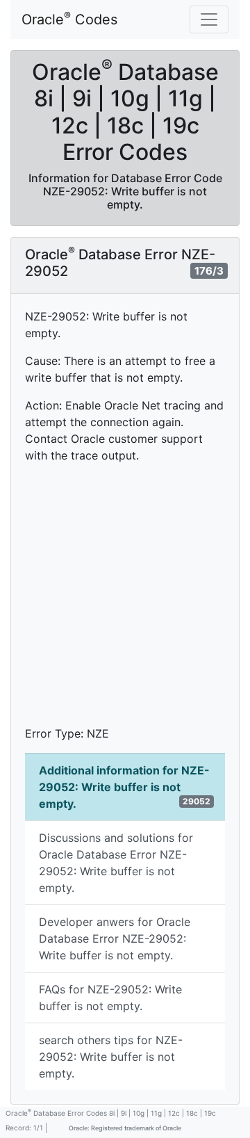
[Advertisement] (125, 600)
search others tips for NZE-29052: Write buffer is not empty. (111, 1056)
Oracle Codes (69, 19)
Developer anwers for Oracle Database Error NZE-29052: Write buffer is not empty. (114, 938)
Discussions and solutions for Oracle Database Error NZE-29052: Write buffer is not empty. (116, 863)
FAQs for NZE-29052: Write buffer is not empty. (110, 997)
